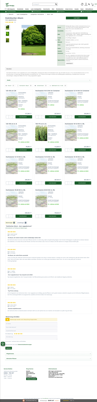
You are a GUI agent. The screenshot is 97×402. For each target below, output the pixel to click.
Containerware (41, 85)
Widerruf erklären (31, 379)
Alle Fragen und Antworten (55, 371)
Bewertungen (10, 222)
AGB (27, 374)
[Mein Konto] (86, 4)
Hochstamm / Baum (25, 85)
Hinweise (57, 400)
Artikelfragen (21, 222)
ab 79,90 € (77, 18)
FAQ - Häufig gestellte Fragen (55, 374)
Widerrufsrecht (29, 372)
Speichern (8, 348)
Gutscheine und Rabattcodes (55, 377)
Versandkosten (45, 398)
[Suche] (89, 4)
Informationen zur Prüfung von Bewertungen (16, 228)
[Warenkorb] (91, 4)
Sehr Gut (51, 400)
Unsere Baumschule (53, 372)
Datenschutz (51, 376)
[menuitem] (45, 4)
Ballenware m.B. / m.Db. (59, 85)
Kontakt (28, 371)
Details (8, 80)
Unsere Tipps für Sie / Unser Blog (56, 373)
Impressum (29, 376)
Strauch (11, 85)
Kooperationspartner (31, 377)
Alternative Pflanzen (11, 358)
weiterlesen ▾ (69, 63)
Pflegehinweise (10, 353)
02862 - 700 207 (9, 373)
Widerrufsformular (30, 373)
